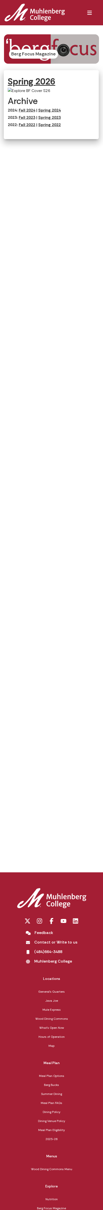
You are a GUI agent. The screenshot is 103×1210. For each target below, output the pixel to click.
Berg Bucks (51, 1085)
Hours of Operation (51, 1037)
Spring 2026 (31, 81)
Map (51, 1046)
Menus (51, 1156)
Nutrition (52, 1199)
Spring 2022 (49, 124)
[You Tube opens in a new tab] (63, 921)
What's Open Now (51, 1028)
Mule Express (51, 1010)
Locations (51, 978)
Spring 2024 (49, 110)
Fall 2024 (27, 110)
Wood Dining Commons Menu (51, 1169)
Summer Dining (51, 1094)
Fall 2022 (27, 124)
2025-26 (52, 1139)
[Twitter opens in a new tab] (27, 921)
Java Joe (51, 1001)
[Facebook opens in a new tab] (51, 921)
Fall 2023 (27, 117)
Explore (51, 1186)
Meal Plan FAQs (51, 1103)
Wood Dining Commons (51, 1019)
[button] (89, 12)
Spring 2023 (49, 117)
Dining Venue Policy (51, 1121)
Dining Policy (51, 1112)
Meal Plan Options (51, 1076)
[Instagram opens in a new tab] (39, 921)
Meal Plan (52, 1063)
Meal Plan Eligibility (51, 1130)
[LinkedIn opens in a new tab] (75, 921)
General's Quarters (51, 992)
